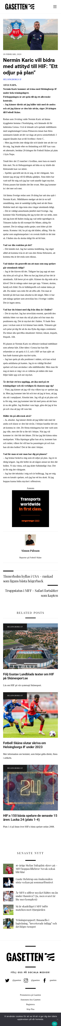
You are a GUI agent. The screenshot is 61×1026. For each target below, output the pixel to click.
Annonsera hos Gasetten (30, 999)
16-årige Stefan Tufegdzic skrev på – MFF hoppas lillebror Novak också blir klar (36, 869)
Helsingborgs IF (12, 79)
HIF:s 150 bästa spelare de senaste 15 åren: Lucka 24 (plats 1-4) (30, 817)
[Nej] (57, 1019)
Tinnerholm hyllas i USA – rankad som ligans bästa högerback (28, 578)
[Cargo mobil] (30, 526)
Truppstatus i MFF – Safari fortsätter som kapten (31, 592)
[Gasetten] (19, 9)
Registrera (30, 1004)
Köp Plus (30, 1009)
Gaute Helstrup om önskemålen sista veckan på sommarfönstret (34, 880)
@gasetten (16, 980)
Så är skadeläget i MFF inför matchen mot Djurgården (32, 908)
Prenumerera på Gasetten (30, 995)
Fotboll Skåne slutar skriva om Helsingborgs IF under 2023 (24, 745)
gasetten (52, 980)
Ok (54, 1024)
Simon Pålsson (30, 550)
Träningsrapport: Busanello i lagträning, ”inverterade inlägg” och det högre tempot (36, 923)
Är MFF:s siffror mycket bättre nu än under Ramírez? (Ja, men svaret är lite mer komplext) (37, 896)
